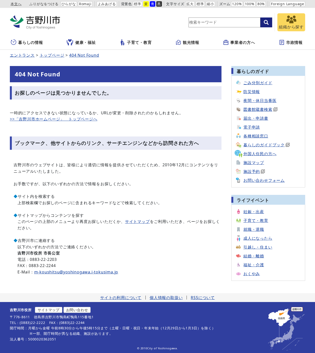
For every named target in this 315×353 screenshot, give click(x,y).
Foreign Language (287, 3)
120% (237, 3)
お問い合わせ (77, 309)
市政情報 (294, 42)
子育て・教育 (139, 42)
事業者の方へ (242, 42)
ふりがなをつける (43, 3)
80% (261, 3)
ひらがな (69, 3)
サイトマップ (137, 221)
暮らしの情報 (30, 42)
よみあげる (107, 3)
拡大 (190, 3)
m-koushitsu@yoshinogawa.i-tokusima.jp (76, 272)
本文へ (16, 3)
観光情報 (191, 42)
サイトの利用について (121, 297)
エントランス (22, 55)
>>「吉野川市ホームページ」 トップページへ (53, 119)
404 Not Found (84, 55)
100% (249, 3)
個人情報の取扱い (166, 297)
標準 (137, 3)
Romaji (85, 3)
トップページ (52, 55)
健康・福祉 (85, 42)
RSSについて (203, 297)
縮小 (210, 3)
